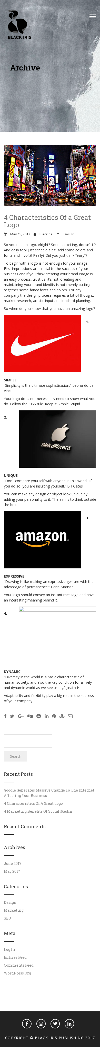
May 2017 (12, 871)
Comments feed (19, 965)
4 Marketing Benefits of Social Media (38, 811)
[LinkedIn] (69, 1023)
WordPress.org (17, 973)
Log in (9, 949)
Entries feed (15, 957)
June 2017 (13, 863)
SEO (7, 918)
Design (69, 234)
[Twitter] (55, 1023)
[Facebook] (26, 1023)
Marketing (14, 910)
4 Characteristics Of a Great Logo (47, 221)
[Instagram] (41, 1023)
